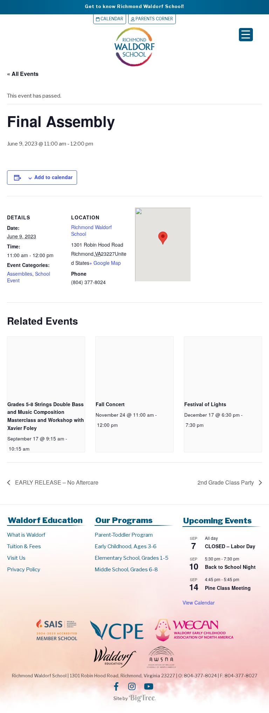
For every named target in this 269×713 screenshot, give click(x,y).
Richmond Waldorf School (91, 231)
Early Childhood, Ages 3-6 (126, 546)
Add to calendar (53, 177)
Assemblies (19, 273)
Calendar (111, 18)
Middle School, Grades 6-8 (126, 569)
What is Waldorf (26, 535)
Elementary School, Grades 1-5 (131, 558)
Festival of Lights (205, 404)
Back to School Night (230, 566)
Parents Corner (153, 18)
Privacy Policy (23, 569)
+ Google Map (105, 262)
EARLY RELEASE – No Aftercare (56, 482)
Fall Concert (110, 404)
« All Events (23, 74)
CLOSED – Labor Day (230, 546)
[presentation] (46, 366)
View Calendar (198, 602)
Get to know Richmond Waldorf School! (134, 6)
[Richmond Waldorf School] (134, 66)
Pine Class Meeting (228, 587)
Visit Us (16, 558)
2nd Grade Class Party (226, 482)
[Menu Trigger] (246, 34)
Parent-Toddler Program (124, 535)
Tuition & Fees (24, 546)
